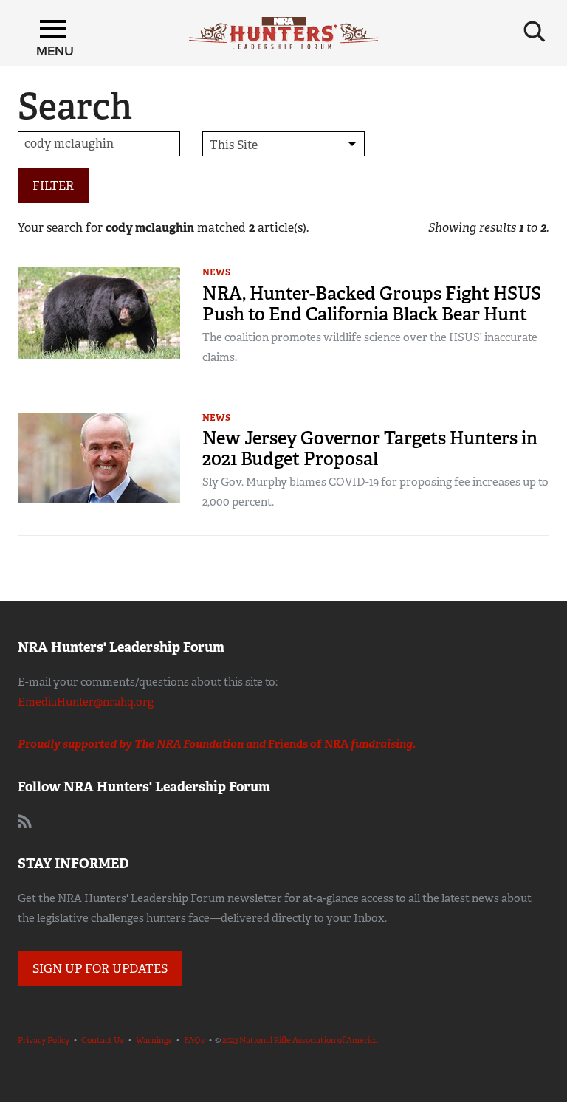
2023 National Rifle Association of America (300, 1040)
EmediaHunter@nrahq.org (86, 702)
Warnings (154, 1040)
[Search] (534, 32)
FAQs (194, 1040)
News (216, 272)
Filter (53, 185)
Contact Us (102, 1040)
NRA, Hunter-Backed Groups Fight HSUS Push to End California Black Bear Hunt (371, 304)
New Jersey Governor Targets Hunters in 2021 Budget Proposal (369, 448)
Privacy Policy (43, 1040)
